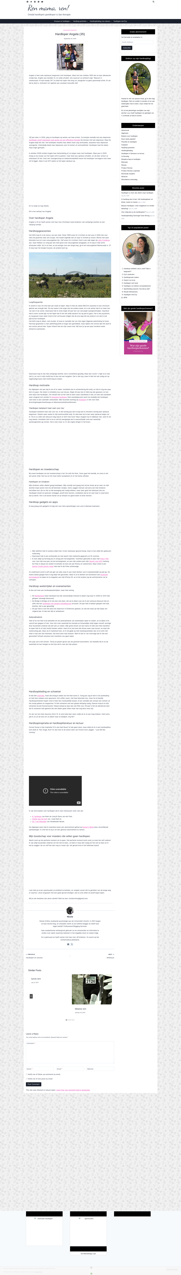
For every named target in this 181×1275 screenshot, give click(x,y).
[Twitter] (31, 1)
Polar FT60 (104, 559)
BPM (125, 297)
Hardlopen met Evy (120, 21)
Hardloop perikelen (128, 148)
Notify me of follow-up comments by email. (44, 1074)
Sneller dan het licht (39, 819)
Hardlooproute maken (131, 277)
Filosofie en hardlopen (129, 142)
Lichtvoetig (125, 156)
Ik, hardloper (37, 816)
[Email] (42, 1)
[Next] (108, 996)
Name (30, 1069)
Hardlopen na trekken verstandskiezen (137, 286)
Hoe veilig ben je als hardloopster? (133, 212)
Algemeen (124, 133)
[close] (91, 1267)
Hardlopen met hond (131, 283)
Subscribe (127, 48)
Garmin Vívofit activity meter (43, 566)
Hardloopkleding (127, 150)
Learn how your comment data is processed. (73, 1090)
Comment (31, 1043)
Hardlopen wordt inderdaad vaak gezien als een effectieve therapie (54, 140)
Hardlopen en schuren (34, 956)
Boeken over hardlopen (129, 136)
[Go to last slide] (31, 996)
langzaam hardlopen (59, 397)
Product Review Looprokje (130, 171)
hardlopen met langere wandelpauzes (57, 604)
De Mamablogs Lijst (88, 1254)
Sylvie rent (36, 979)
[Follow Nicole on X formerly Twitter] (71, 944)
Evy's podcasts (129, 274)
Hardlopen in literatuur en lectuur (132, 153)
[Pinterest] (34, 1)
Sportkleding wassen (131, 289)
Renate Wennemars (131, 292)
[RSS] (38, 1)
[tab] (66, 1019)
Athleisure (110, 956)
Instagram (82, 400)
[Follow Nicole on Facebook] (68, 944)
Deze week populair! (128, 139)
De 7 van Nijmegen (39, 822)
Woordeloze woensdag (129, 179)
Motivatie (124, 162)
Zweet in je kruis (129, 280)
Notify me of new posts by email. (40, 1079)
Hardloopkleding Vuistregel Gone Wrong (135, 216)
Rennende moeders (70, 30)
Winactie (124, 176)
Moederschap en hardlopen (130, 159)
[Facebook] (27, 1)
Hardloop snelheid (130, 269)
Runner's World (88, 827)
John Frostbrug (104, 240)
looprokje (40, 696)
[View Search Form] (153, 1)
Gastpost (124, 145)
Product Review (126, 168)
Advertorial (125, 130)
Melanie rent (80, 1009)
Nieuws (124, 165)
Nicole (70, 916)
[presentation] (92, 989)
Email (59, 1069)
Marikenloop (39, 596)
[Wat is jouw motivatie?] (44, 1231)
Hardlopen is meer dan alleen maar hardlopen (137, 193)
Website (90, 1069)
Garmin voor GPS (95, 561)
